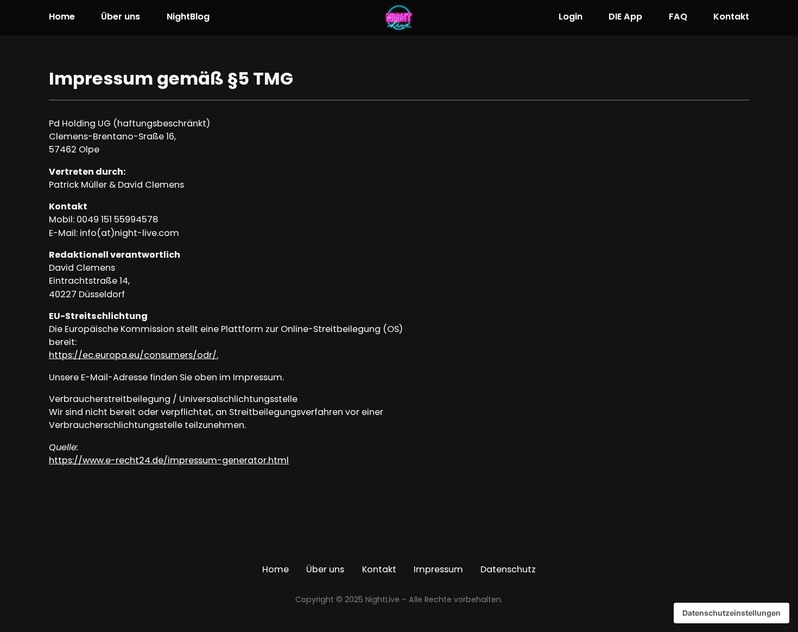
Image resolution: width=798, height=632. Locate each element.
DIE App (625, 17)
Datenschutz (508, 570)
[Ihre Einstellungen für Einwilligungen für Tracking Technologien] (731, 613)
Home (62, 17)
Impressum (438, 570)
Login (570, 17)
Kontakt (731, 17)
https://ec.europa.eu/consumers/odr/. (133, 356)
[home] (399, 17)
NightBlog (188, 17)
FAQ (678, 17)
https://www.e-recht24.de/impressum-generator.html (169, 461)
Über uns (120, 17)
